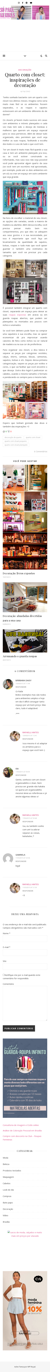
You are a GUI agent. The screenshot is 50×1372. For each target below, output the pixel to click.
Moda (5, 1157)
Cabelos (6, 1183)
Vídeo (5, 1215)
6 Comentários (40, 451)
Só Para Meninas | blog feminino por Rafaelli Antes (25, 13)
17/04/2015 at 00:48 (29, 818)
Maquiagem (8, 1177)
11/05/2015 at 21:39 (29, 887)
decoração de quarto (13, 437)
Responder (21, 687)
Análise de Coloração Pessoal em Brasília (22, 1130)
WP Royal (31, 1366)
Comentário (8, 983)
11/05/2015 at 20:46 (23, 858)
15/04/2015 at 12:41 (29, 735)
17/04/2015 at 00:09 (23, 772)
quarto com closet (33, 437)
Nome (6, 933)
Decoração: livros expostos (19, 573)
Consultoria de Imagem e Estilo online (21, 1125)
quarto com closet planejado (16, 445)
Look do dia (8, 1189)
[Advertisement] (25, 35)
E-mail (6, 947)
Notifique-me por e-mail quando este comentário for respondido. (21, 977)
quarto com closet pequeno (16, 441)
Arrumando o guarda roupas (20, 656)
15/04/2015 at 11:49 (23, 683)
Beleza (6, 1164)
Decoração (25, 70)
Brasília (6, 1221)
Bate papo (8, 1202)
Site (4, 961)
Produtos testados (12, 1170)
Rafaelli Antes (30, 732)
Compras (7, 1196)
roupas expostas (17, 314)
